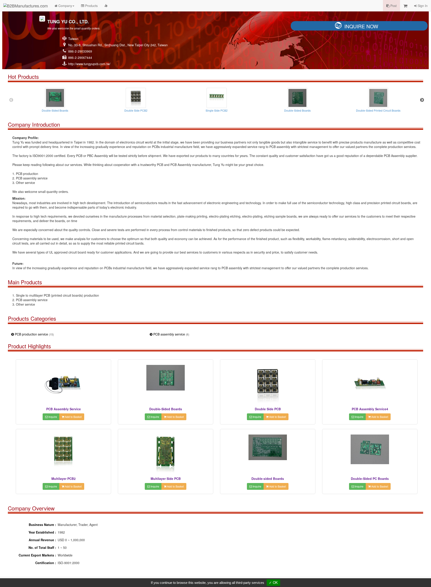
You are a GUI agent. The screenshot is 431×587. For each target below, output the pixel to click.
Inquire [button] (52, 417)
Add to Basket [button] (73, 417)
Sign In (422, 5)
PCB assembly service (170, 334)
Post (393, 5)
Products (91, 5)
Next (422, 100)
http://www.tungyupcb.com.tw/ (89, 64)
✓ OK (273, 583)
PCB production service (34, 334)
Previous (11, 100)
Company (64, 5)
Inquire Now (361, 26)
